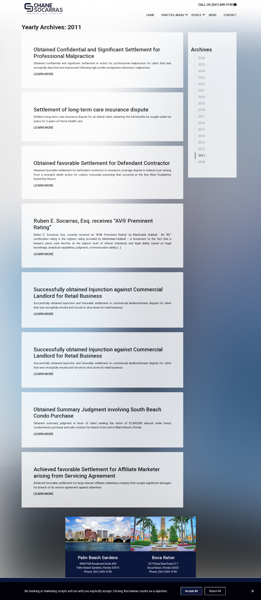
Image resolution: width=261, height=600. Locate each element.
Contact (230, 15)
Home (150, 15)
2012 (201, 149)
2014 (201, 136)
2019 (201, 103)
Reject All (215, 591)
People (196, 15)
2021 (201, 90)
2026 (201, 58)
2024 (201, 71)
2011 (201, 155)
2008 (201, 162)
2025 (201, 64)
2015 (201, 129)
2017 (201, 116)
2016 (201, 123)
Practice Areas (172, 15)
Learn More (43, 74)
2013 (201, 142)
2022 (201, 84)
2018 (201, 110)
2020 (201, 97)
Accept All (191, 591)
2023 (201, 77)
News (212, 15)
